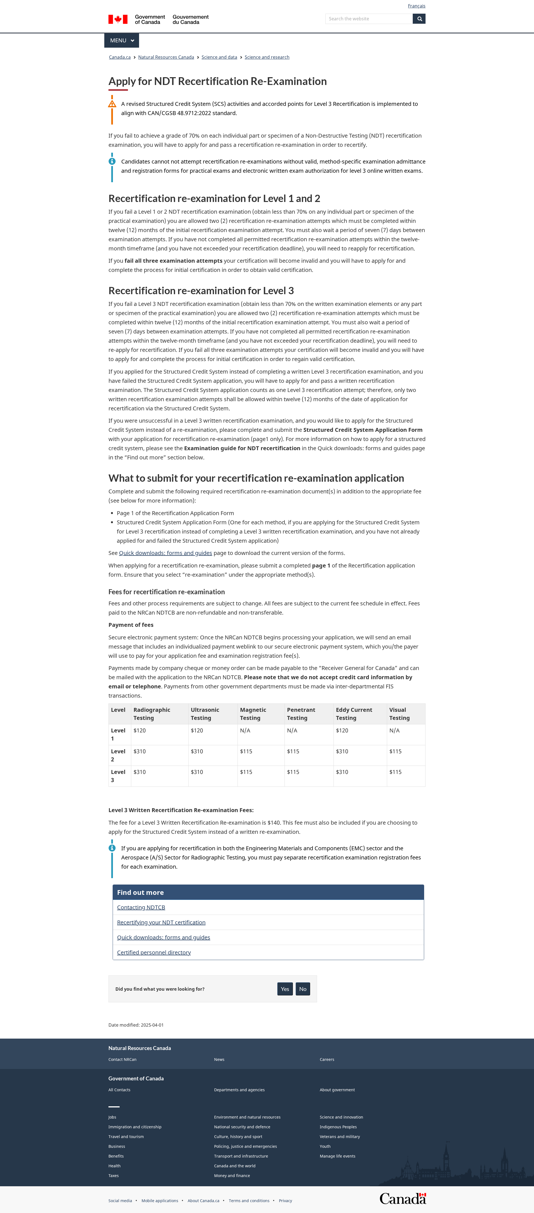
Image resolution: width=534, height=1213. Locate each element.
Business (116, 1146)
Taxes (113, 1175)
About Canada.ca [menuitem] (203, 1200)
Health (114, 1165)
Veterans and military (340, 1136)
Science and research (267, 57)
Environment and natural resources (247, 1117)
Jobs (112, 1117)
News (219, 1059)
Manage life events (337, 1156)
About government (337, 1089)
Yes (285, 988)
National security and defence (242, 1126)
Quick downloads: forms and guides (165, 553)
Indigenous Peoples (338, 1126)
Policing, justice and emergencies (245, 1146)
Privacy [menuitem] (285, 1200)
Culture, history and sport (238, 1136)
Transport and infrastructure (241, 1156)
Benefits (116, 1156)
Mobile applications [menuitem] (160, 1200)
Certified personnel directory (154, 952)
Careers (327, 1059)
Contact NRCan (122, 1059)
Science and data (219, 57)
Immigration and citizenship (135, 1126)
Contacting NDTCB (141, 907)
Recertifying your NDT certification (161, 922)
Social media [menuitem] (120, 1200)
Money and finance (232, 1175)
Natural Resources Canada (166, 57)
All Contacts (119, 1089)
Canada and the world (235, 1165)
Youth (325, 1146)
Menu (119, 40)
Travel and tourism (126, 1136)
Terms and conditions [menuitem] (249, 1200)
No (302, 988)
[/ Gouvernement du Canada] (158, 20)
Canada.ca (120, 57)
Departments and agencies (239, 1089)
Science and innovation (341, 1117)
